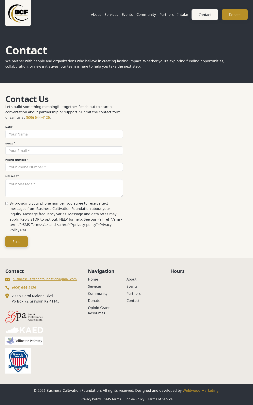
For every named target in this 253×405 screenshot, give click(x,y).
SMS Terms (112, 399)
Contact (205, 14)
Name (9, 127)
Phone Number (15, 160)
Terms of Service (160, 399)
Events (127, 14)
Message (11, 176)
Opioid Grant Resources (99, 310)
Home (93, 279)
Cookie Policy (134, 399)
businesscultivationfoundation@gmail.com (45, 279)
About (96, 14)
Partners (167, 14)
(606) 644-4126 (38, 117)
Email (9, 143)
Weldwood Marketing (201, 390)
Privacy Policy (91, 399)
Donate (235, 14)
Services (111, 14)
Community (146, 14)
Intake (182, 14)
